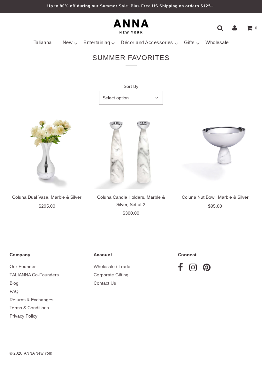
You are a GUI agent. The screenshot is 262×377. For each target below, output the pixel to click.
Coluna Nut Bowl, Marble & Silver (215, 197)
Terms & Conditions (29, 307)
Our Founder (23, 266)
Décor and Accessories (147, 42)
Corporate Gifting (111, 274)
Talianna (43, 42)
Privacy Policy (23, 316)
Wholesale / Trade (112, 266)
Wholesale (217, 42)
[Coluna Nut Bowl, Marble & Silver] (215, 151)
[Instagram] (193, 269)
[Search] (220, 27)
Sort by (131, 86)
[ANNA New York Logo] (131, 26)
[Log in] (234, 27)
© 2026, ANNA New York (31, 353)
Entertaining (96, 42)
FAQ (14, 291)
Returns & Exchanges (31, 299)
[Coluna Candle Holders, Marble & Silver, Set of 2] (131, 151)
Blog (14, 283)
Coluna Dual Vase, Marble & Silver (46, 197)
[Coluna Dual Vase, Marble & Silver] (47, 151)
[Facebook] (180, 269)
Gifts (189, 42)
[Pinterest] (207, 269)
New (68, 42)
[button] (131, 98)
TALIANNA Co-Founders (34, 274)
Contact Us (105, 283)
